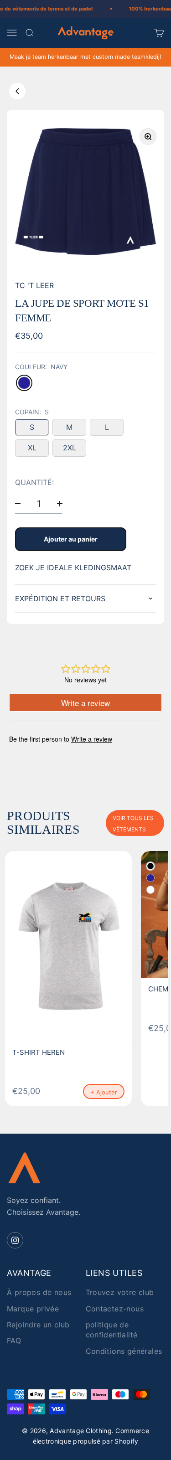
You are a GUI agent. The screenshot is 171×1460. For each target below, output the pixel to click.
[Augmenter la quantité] (59, 503)
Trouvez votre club (120, 1292)
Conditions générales (124, 1351)
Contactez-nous (115, 1308)
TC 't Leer (34, 285)
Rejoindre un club (38, 1324)
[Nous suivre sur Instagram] (15, 1240)
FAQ (14, 1340)
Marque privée (33, 1308)
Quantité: (34, 483)
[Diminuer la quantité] (18, 503)
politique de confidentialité (112, 1329)
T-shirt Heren (38, 1052)
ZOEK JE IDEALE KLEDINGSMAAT (73, 567)
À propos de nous (39, 1292)
